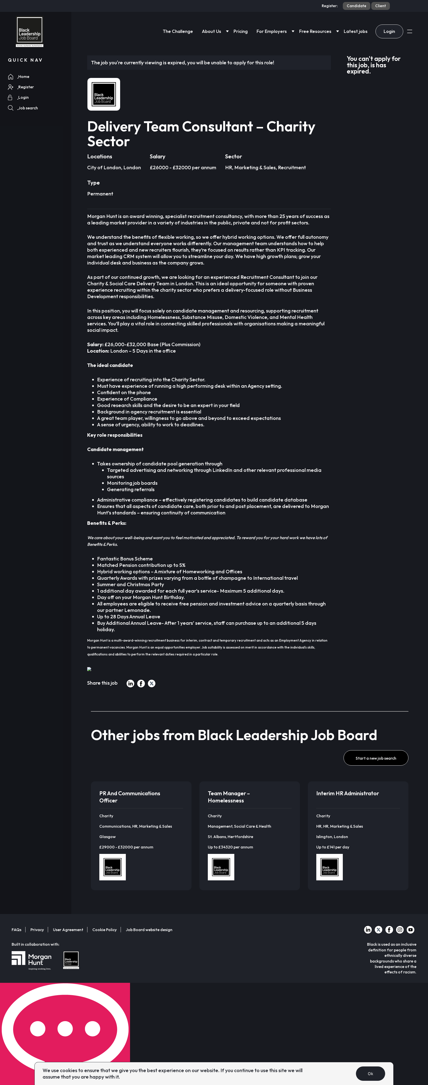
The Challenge (178, 31)
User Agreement (68, 929)
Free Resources (315, 31)
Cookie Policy (104, 929)
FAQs (16, 929)
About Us (211, 31)
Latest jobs (356, 31)
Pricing (241, 31)
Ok (370, 1073)
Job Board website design (149, 929)
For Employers (272, 31)
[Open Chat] (65, 1034)
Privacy (37, 929)
